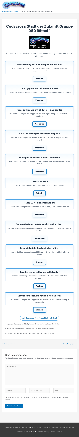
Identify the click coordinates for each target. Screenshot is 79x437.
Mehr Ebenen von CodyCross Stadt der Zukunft (39, 318)
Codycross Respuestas (50, 428)
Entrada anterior (8, 344)
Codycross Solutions (67, 428)
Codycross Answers (35, 428)
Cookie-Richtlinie (56, 432)
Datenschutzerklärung (41, 432)
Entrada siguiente (70, 344)
